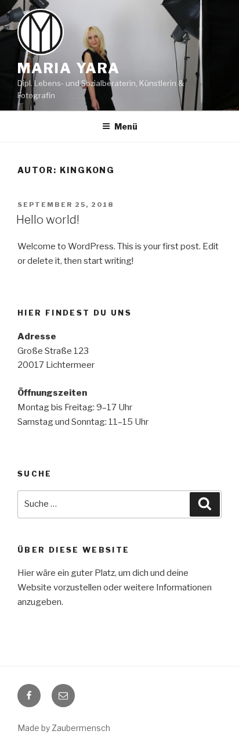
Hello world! (47, 220)
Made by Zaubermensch (63, 728)
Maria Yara (68, 68)
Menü (125, 126)
